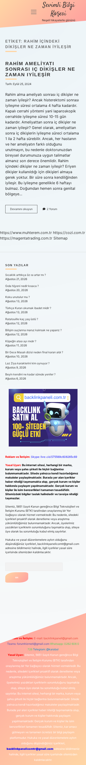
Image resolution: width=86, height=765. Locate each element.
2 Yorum (52, 209)
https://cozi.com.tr (69, 232)
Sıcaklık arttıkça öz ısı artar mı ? (25, 275)
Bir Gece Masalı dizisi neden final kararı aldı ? (34, 352)
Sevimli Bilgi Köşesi (59, 9)
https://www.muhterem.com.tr (26, 232)
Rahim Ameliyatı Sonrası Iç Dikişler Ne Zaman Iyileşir (40, 69)
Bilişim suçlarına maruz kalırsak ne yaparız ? (33, 330)
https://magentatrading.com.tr (26, 238)
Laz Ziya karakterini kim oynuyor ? (27, 363)
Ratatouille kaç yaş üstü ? (21, 319)
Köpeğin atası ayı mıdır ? (20, 341)
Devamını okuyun (23, 210)
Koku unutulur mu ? (17, 297)
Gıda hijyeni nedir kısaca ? (22, 286)
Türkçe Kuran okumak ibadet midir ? (28, 308)
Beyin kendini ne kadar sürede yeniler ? (30, 374)
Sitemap (60, 238)
